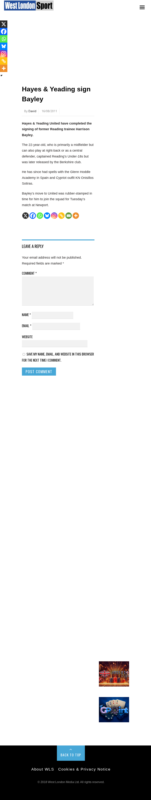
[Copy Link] (61, 215)
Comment (29, 273)
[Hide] (1, 75)
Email (26, 325)
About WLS (42, 769)
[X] (25, 215)
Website (27, 336)
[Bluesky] (47, 215)
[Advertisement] (75, 48)
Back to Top (71, 754)
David (32, 111)
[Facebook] (32, 215)
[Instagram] (54, 215)
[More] (76, 215)
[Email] (68, 215)
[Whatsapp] (40, 215)
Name (26, 314)
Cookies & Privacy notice (84, 769)
